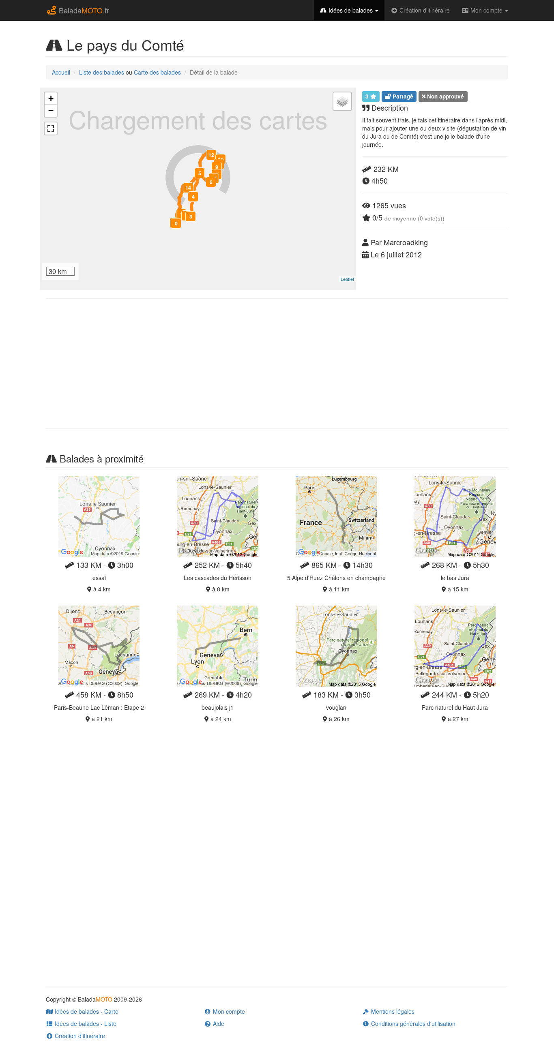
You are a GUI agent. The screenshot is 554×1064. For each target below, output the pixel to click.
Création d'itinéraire (424, 10)
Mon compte (486, 10)
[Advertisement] (277, 363)
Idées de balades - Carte (85, 1011)
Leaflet (347, 279)
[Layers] (342, 101)
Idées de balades (350, 10)
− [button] (51, 110)
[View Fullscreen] (51, 128)
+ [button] (51, 98)
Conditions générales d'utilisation (412, 1023)
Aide (217, 1023)
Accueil (61, 72)
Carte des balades (157, 72)
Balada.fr (83, 10)
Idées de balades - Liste (84, 1023)
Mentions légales (391, 1011)
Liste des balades (101, 72)
